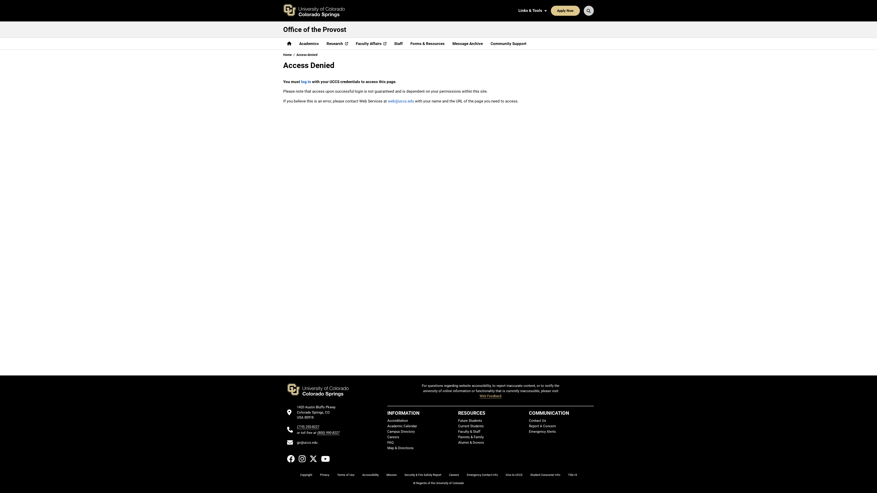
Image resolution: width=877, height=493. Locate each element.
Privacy (324, 475)
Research (335, 43)
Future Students (470, 421)
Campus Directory (401, 432)
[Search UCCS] (589, 11)
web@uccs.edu (401, 101)
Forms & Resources (427, 43)
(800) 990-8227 (328, 433)
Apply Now (565, 11)
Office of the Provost (314, 30)
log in (306, 81)
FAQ (390, 443)
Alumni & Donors (471, 443)
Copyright (306, 475)
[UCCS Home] (317, 11)
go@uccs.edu (307, 443)
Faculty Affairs (369, 43)
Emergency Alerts (542, 432)
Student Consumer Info (545, 475)
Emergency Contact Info (482, 475)
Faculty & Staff (469, 432)
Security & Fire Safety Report (422, 475)
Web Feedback (491, 396)
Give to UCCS (514, 475)
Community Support (508, 43)
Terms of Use (345, 475)
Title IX (572, 475)
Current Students (471, 426)
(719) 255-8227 (308, 427)
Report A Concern (542, 426)
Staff (398, 43)
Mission (391, 475)
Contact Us (537, 421)
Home (287, 55)
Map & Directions (400, 448)
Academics (309, 43)
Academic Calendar (402, 426)
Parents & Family (471, 437)
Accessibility (370, 475)
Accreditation (397, 421)
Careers (393, 437)
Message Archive (467, 43)
